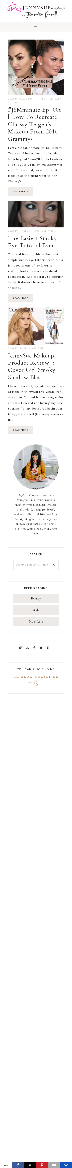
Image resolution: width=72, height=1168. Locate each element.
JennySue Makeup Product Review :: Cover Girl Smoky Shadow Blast (31, 366)
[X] (30, 1165)
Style (36, 610)
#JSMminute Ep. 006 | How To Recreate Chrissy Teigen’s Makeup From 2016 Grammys (35, 124)
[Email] (54, 1165)
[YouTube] (28, 648)
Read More (20, 191)
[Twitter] (42, 648)
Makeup (24, 231)
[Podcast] (52, 648)
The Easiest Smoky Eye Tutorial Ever (32, 242)
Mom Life (36, 622)
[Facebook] (35, 648)
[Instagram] (21, 648)
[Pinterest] (48, 648)
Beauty (13, 99)
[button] (36, 27)
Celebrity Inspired (32, 99)
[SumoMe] (66, 1165)
